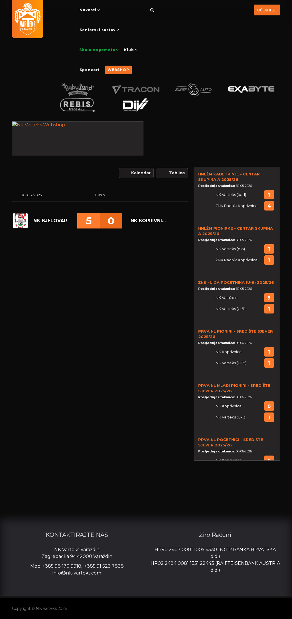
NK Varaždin (227, 298)
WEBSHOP (118, 70)
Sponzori (90, 70)
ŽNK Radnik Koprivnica (236, 206)
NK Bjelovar (50, 220)
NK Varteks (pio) (230, 249)
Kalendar (141, 172)
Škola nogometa (97, 50)
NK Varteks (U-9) (231, 309)
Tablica (177, 172)
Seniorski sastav (97, 30)
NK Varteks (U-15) (231, 363)
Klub (129, 50)
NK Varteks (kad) (231, 195)
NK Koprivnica (149, 220)
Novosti (88, 10)
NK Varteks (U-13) (231, 417)
